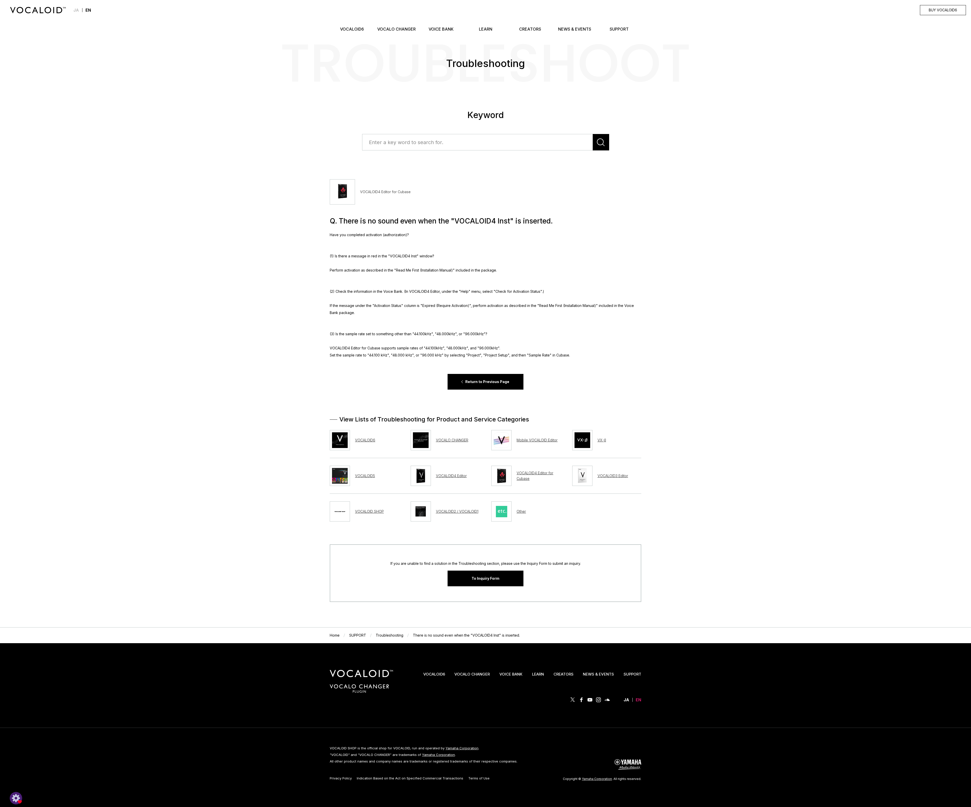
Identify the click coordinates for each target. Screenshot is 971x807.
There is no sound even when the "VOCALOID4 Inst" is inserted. (466, 635)
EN (638, 699)
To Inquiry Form (485, 578)
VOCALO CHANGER (472, 674)
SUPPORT (357, 635)
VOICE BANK (510, 674)
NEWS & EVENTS (598, 674)
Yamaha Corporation (462, 748)
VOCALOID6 (434, 674)
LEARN (538, 674)
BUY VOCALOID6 (943, 10)
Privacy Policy (341, 778)
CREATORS (563, 674)
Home (335, 635)
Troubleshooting (389, 635)
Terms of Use (479, 778)
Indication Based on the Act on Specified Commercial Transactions (410, 778)
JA (76, 10)
